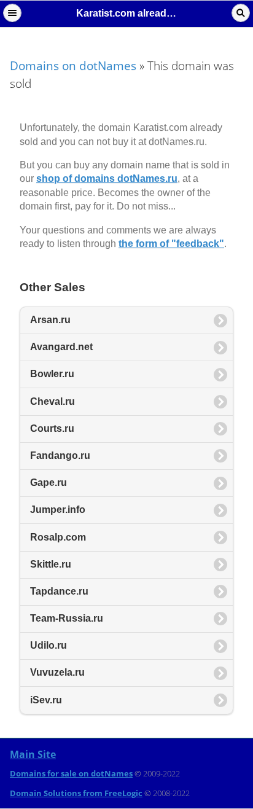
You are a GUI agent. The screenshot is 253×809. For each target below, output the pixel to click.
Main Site (33, 754)
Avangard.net (61, 347)
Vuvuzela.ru (57, 672)
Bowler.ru (52, 374)
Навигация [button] (12, 13)
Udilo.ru (48, 645)
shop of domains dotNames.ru (106, 178)
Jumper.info (57, 509)
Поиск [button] (241, 13)
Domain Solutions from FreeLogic (76, 793)
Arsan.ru (50, 320)
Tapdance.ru (59, 591)
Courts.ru (52, 428)
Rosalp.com (58, 537)
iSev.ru (46, 700)
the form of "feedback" (171, 243)
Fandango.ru (60, 455)
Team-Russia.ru (66, 618)
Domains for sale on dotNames (71, 773)
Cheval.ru (52, 401)
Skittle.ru (50, 564)
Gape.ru (48, 482)
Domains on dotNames (73, 65)
